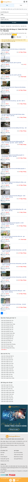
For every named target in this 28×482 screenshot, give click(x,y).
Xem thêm (3, 349)
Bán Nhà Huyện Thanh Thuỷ (7, 372)
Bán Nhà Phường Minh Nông (7, 347)
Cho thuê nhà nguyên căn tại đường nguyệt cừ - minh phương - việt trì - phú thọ (12, 155)
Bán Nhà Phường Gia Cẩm (7, 327)
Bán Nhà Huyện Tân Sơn (7, 374)
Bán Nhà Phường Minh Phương (8, 344)
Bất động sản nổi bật (6, 382)
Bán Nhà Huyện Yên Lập (7, 376)
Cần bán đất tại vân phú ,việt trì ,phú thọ (11, 62)
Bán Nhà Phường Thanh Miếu (8, 333)
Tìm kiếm (14, 22)
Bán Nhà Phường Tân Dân (7, 326)
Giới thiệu (14, 34)
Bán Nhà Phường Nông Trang (8, 324)
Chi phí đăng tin (3, 456)
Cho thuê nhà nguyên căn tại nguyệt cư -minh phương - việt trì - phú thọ (12, 223)
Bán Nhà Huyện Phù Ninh (7, 365)
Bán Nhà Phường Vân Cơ (7, 322)
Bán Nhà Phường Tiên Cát (7, 329)
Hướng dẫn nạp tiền (4, 458)
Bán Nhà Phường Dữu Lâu (7, 320)
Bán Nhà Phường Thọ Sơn (7, 331)
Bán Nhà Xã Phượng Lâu (7, 340)
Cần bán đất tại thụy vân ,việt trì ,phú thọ (11, 75)
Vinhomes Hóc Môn (4, 460)
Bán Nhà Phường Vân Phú (7, 338)
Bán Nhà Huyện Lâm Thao (7, 363)
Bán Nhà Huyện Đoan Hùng (7, 378)
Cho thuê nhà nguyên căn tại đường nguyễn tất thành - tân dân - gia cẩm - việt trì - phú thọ (12, 142)
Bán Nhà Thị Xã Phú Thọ (6, 358)
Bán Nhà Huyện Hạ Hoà (7, 361)
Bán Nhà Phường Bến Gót (7, 336)
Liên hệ (2, 454)
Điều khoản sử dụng (18, 456)
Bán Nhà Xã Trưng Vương (7, 346)
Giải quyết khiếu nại (18, 458)
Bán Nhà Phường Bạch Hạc (7, 335)
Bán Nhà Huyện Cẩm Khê (7, 359)
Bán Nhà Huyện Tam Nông (7, 367)
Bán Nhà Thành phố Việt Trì (8, 318)
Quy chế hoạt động (18, 452)
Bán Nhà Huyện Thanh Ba (7, 369)
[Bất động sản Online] (6, 2)
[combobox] (14, 14)
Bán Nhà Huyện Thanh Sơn (7, 370)
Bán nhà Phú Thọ (5, 353)
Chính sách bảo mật (18, 454)
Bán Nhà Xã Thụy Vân (6, 342)
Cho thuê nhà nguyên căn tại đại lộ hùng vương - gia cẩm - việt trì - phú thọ (13, 115)
